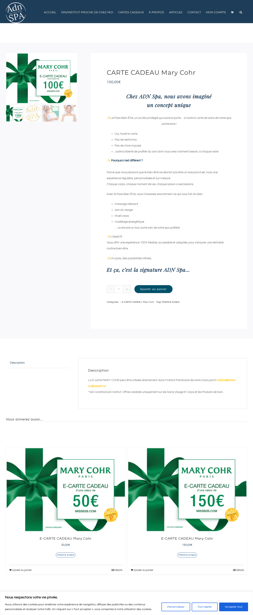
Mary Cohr (148, 302)
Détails (118, 570)
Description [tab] (17, 362)
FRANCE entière (170, 302)
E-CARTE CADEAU (132, 302)
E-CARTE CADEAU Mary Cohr (66, 538)
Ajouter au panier (153, 289)
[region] (126, 603)
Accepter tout (233, 607)
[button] (241, 12)
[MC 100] (41, 78)
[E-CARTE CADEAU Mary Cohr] (65, 489)
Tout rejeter (204, 607)
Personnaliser (175, 607)
